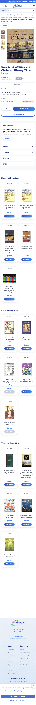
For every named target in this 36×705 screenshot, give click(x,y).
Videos (6, 152)
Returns (10, 668)
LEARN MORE (32, 1)
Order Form (11, 671)
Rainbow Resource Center (18, 623)
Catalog (22, 662)
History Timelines (23, 17)
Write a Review (21, 94)
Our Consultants (24, 656)
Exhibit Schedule (25, 653)
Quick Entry (11, 662)
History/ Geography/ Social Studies (15, 15)
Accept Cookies (18, 696)
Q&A (5, 164)
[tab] (5, 25)
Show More (7, 138)
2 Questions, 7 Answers (8, 94)
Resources (11, 659)
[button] (3, 36)
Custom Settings (17, 701)
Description (8, 126)
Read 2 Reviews (15, 92)
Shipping (10, 665)
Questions (10, 656)
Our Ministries (24, 665)
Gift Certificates (24, 659)
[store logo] (18, 5)
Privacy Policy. (18, 691)
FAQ (9, 653)
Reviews (6, 158)
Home (3, 15)
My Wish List (11, 674)
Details (6, 147)
